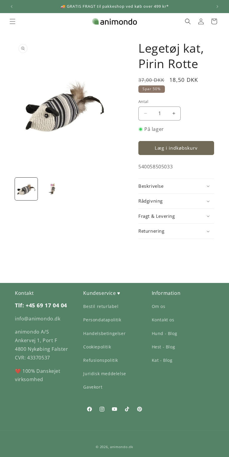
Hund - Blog (164, 333)
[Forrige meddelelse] (11, 6)
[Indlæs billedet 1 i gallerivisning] (26, 189)
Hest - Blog (163, 347)
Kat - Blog (162, 360)
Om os (158, 306)
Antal (143, 101)
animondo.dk (121, 447)
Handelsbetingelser (104, 333)
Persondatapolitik (102, 320)
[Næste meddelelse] (217, 6)
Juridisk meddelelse (104, 373)
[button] (12, 21)
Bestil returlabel (100, 306)
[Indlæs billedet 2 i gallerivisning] (52, 189)
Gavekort (92, 387)
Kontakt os (163, 320)
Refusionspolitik (100, 360)
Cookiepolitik (97, 347)
